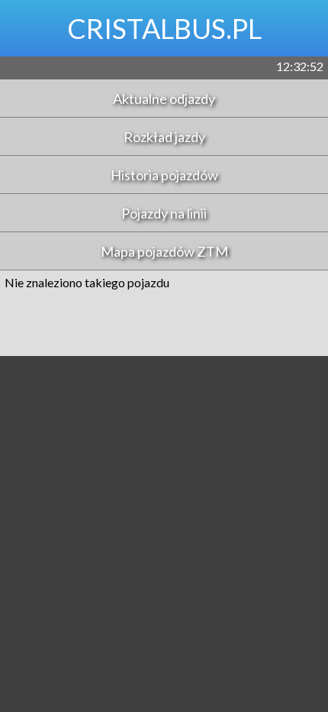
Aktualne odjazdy (164, 98)
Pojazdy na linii (164, 213)
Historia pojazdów (164, 175)
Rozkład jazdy (164, 136)
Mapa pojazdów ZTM (164, 251)
